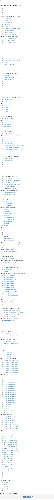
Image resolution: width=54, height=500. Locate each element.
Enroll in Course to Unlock (27, 497)
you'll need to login (30, 496)
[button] (0, 0)
